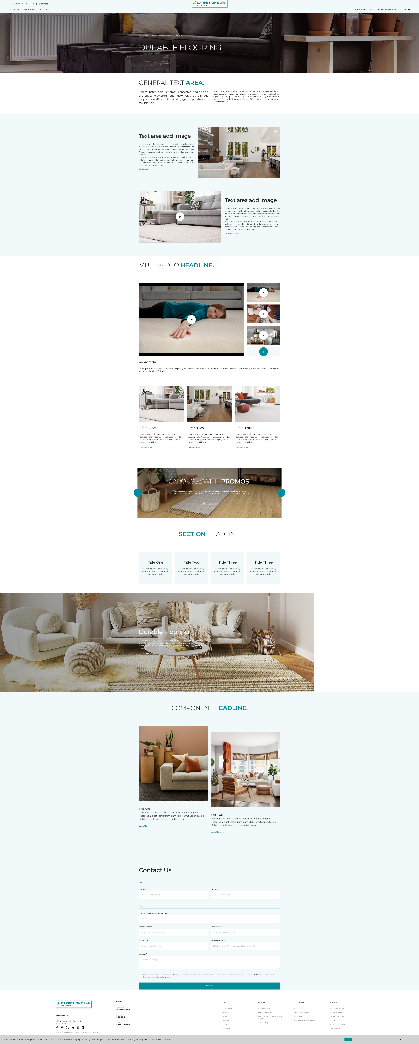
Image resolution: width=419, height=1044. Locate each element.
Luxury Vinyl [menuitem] (227, 1008)
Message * (143, 954)
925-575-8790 (43, 4)
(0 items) (409, 9)
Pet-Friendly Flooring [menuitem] (302, 1012)
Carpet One (143, 36)
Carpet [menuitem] (224, 1016)
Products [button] (14, 9)
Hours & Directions (364, 9)
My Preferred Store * (218, 940)
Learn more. (167, 1040)
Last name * (215, 889)
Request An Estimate (386, 9)
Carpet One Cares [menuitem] (337, 1016)
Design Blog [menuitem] (263, 1023)
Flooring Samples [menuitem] (265, 1012)
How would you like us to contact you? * (154, 913)
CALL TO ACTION (208, 504)
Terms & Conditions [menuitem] (338, 1025)
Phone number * (145, 927)
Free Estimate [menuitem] (227, 1025)
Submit (209, 986)
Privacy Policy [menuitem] (335, 1029)
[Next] (281, 493)
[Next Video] (263, 351)
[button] (401, 9)
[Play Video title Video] (263, 292)
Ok (348, 1040)
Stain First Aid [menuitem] (299, 1008)
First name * (143, 889)
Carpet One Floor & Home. (72, 1032)
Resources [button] (29, 9)
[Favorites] (405, 9)
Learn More (144, 447)
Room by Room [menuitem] (336, 1012)
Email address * (216, 927)
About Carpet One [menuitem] (337, 1008)
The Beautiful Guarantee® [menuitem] (304, 1021)
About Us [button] (42, 9)
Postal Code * (144, 940)
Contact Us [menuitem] (334, 1021)
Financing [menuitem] (226, 1029)
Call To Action (144, 169)
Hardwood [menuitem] (226, 1012)
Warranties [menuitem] (298, 1016)
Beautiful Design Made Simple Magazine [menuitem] (270, 1017)
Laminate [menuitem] (225, 1021)
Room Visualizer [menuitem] (264, 1008)
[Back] (137, 493)
